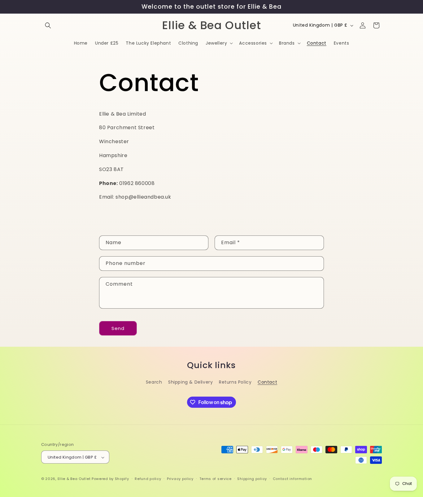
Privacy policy (180, 478)
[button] (48, 25)
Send (117, 328)
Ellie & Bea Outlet (74, 479)
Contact (267, 382)
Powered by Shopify (110, 479)
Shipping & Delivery (190, 382)
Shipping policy (252, 478)
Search (154, 382)
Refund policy (148, 478)
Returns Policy (235, 382)
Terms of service (215, 478)
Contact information (292, 478)
